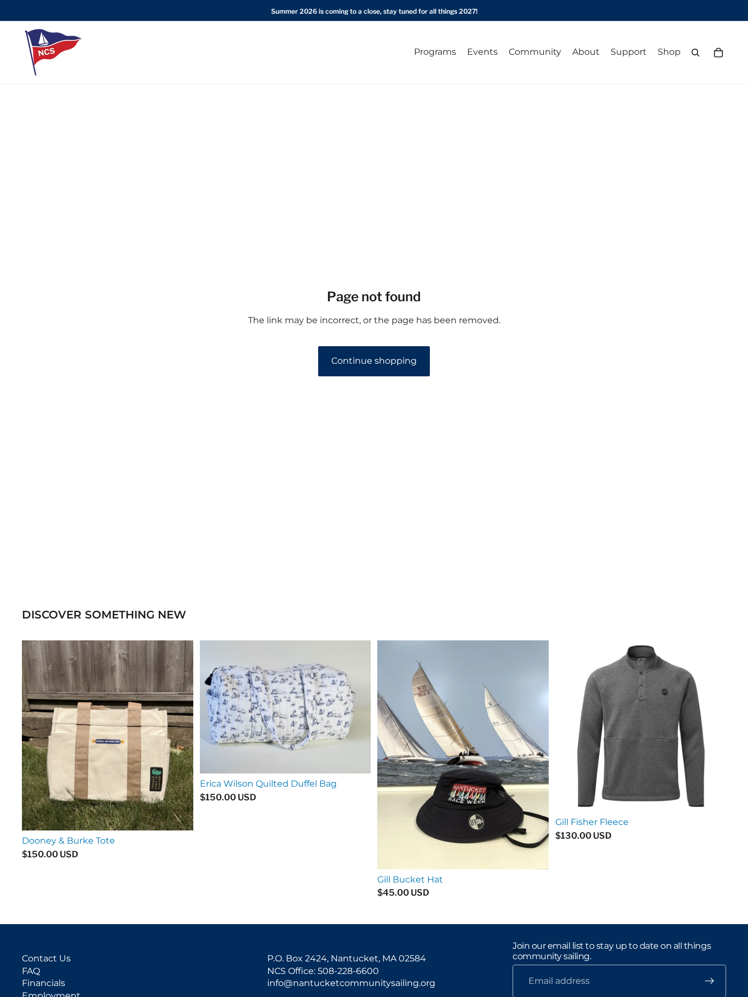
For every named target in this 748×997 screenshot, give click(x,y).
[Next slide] (709, 726)
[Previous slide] (571, 726)
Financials (43, 983)
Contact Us (46, 958)
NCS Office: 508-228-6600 (323, 970)
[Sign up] (709, 981)
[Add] (176, 814)
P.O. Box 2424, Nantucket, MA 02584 (346, 958)
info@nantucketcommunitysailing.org (351, 983)
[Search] (695, 53)
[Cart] (718, 53)
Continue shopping (374, 361)
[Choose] (532, 852)
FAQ (31, 970)
